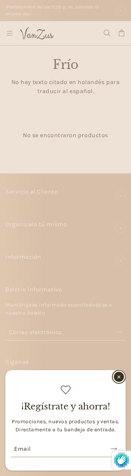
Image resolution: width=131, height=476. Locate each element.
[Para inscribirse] (114, 448)
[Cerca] (119, 377)
